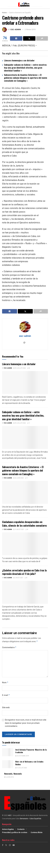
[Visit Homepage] (25, 4)
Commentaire (9, 647)
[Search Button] (46, 4)
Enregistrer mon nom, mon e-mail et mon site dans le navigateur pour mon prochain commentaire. (25, 723)
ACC (10, 815)
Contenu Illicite (36, 832)
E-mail (6, 695)
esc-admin (16, 29)
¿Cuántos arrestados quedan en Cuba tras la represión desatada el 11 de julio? (24, 572)
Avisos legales (8, 829)
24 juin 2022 (19, 478)
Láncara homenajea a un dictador (19, 60)
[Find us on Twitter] (6, 845)
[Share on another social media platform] (42, 38)
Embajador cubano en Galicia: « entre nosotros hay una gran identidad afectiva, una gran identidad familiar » (25, 67)
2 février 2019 (30, 29)
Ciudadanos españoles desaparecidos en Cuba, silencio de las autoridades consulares (24, 523)
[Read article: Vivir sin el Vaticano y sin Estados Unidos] (7, 764)
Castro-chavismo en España (20, 12)
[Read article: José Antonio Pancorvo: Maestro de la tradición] (7, 752)
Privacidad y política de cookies (14, 832)
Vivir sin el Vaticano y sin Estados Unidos (29, 763)
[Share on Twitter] (29, 38)
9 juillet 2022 (22, 768)
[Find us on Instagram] (10, 845)
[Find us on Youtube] (14, 845)
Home (4, 12)
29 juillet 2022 (20, 368)
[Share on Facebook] (16, 38)
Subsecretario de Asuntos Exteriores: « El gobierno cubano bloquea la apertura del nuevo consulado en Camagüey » (25, 77)
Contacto (21, 829)
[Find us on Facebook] (2, 845)
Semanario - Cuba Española (31, 818)
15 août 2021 (19, 529)
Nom (5, 682)
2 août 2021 (19, 578)
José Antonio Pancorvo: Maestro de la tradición (31, 751)
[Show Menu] (3, 4)
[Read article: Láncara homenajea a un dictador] (25, 382)
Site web (6, 707)
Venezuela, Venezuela (13, 773)
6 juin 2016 (9, 777)
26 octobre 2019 (23, 756)
